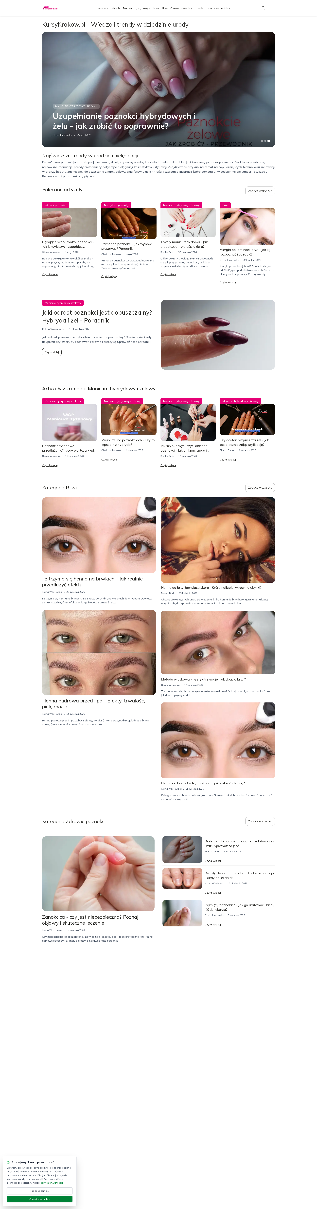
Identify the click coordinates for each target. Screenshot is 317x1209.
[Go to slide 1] (262, 141)
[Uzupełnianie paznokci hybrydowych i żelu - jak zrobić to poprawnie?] (158, 89)
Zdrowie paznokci (181, 8)
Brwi (165, 8)
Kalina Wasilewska (52, 591)
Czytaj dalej (52, 352)
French (198, 8)
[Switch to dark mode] (272, 8)
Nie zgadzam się (40, 1190)
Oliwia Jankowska (62, 135)
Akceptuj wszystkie (39, 1198)
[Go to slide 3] (268, 141)
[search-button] (263, 8)
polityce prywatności (52, 1182)
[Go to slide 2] (265, 141)
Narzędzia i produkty (218, 8)
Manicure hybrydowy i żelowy (141, 8)
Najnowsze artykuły (108, 8)
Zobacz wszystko (260, 191)
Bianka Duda (167, 252)
